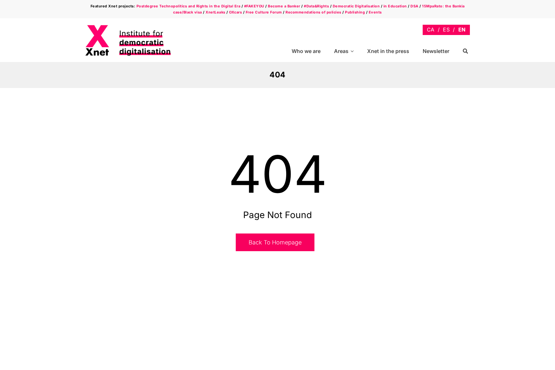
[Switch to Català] (431, 29)
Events (375, 12)
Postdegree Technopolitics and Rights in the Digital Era (189, 6)
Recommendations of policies (313, 12)
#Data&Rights (316, 6)
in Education (395, 6)
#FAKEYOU (254, 6)
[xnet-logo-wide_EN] (133, 27)
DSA (414, 6)
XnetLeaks (215, 12)
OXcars (235, 12)
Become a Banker (284, 6)
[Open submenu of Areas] (353, 51)
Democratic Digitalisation (356, 6)
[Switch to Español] (446, 29)
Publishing (355, 12)
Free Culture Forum (264, 12)
